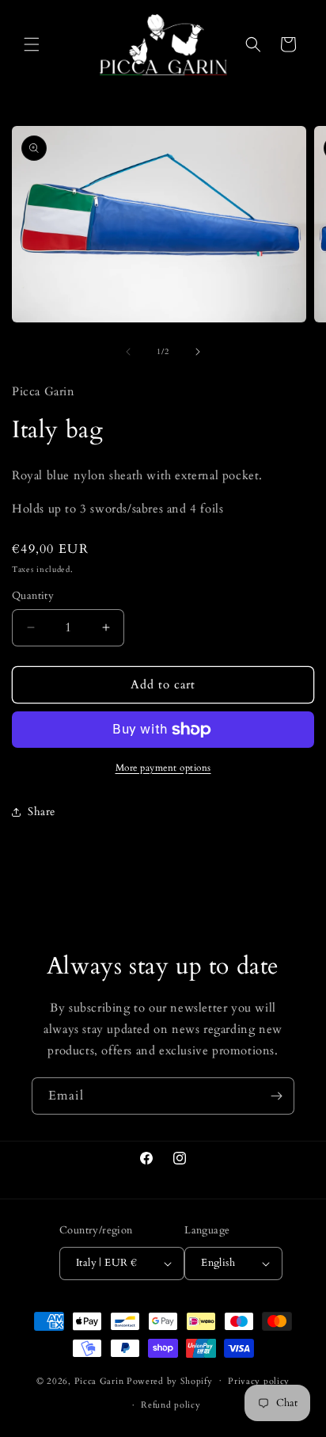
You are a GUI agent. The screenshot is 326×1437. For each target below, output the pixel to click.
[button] (31, 44)
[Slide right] (197, 351)
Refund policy (170, 1405)
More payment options (163, 767)
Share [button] (41, 811)
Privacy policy (259, 1381)
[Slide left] (128, 351)
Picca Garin (99, 1380)
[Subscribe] (276, 1096)
